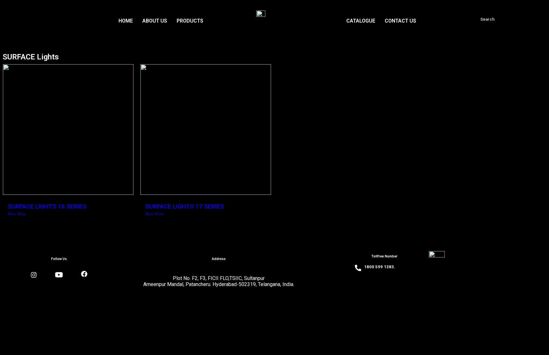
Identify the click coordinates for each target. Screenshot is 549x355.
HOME (126, 21)
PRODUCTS (190, 21)
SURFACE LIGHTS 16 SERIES (47, 206)
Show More (17, 214)
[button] (191, 21)
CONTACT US (400, 21)
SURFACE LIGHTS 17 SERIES (184, 206)
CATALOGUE (360, 21)
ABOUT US (154, 21)
